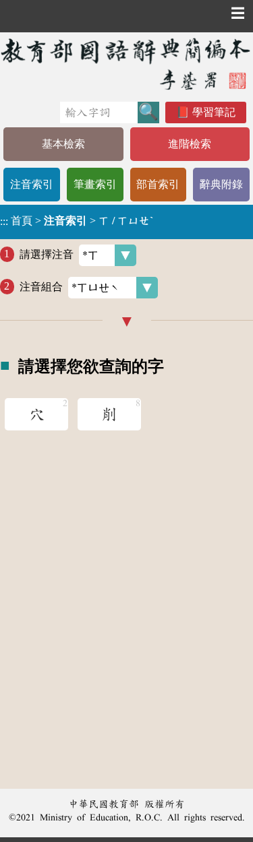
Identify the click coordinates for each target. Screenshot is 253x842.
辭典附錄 (221, 184)
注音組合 (41, 286)
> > (76, 221)
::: (4, 222)
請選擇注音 (47, 253)
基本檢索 (63, 144)
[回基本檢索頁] (126, 63)
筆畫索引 (95, 184)
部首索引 (157, 184)
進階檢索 (189, 144)
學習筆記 (213, 112)
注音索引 (31, 184)
